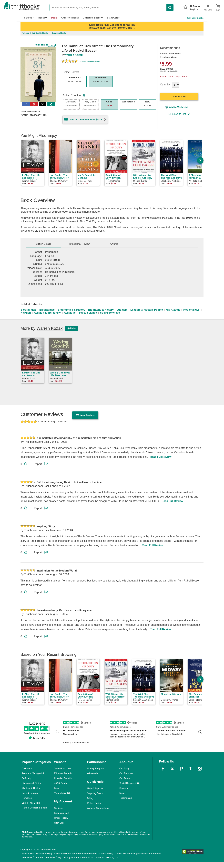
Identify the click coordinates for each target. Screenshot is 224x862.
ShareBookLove (62, 768)
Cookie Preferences (125, 853)
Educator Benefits (63, 773)
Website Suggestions (98, 808)
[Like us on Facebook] (163, 768)
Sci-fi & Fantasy (30, 793)
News (122, 793)
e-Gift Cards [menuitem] (113, 17)
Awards (114, 243)
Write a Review (85, 415)
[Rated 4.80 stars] (69, 61)
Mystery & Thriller (31, 788)
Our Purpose (126, 773)
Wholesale (92, 773)
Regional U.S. (191, 309)
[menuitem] (195, 7)
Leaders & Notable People (146, 309)
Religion (25, 312)
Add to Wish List (178, 107)
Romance (27, 798)
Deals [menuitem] (54, 17)
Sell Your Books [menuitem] (195, 18)
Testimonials (125, 798)
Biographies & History (71, 309)
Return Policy (94, 803)
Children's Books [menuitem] (70, 17)
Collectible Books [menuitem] (92, 17)
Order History (61, 818)
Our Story (124, 768)
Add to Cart (179, 96)
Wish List (58, 822)
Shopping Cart (61, 813)
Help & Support (95, 788)
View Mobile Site (62, 793)
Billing (90, 798)
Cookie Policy (106, 853)
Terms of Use (27, 853)
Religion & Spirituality (47, 312)
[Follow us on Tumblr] (190, 768)
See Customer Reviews (90, 62)
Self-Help (26, 778)
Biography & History (101, 309)
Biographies (47, 309)
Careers (123, 788)
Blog (56, 788)
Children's (27, 768)
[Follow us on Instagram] (200, 768)
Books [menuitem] (41, 17)
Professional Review (79, 243)
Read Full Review (160, 456)
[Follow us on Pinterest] (181, 768)
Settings (58, 808)
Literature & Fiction (31, 783)
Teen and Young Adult (33, 773)
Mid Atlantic (173, 309)
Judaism (122, 309)
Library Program (95, 768)
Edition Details (43, 243)
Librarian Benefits (63, 778)
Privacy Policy (43, 853)
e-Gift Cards (60, 783)
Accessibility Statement (149, 853)
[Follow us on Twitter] (172, 768)
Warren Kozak (74, 55)
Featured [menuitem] (27, 17)
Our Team (124, 778)
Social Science (88, 312)
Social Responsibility (130, 783)
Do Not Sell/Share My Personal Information (74, 853)
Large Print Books (31, 802)
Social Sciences (110, 312)
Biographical (28, 309)
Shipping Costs (95, 793)
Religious (70, 312)
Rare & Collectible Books (34, 807)
